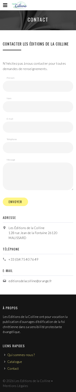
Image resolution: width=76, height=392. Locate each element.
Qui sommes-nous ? (21, 355)
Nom (9, 98)
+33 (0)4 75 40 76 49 (23, 259)
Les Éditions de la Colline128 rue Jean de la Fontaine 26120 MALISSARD (32, 233)
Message (11, 159)
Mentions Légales (15, 386)
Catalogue (14, 362)
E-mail (10, 118)
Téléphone (12, 139)
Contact (13, 368)
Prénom (11, 77)
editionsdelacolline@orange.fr (30, 281)
